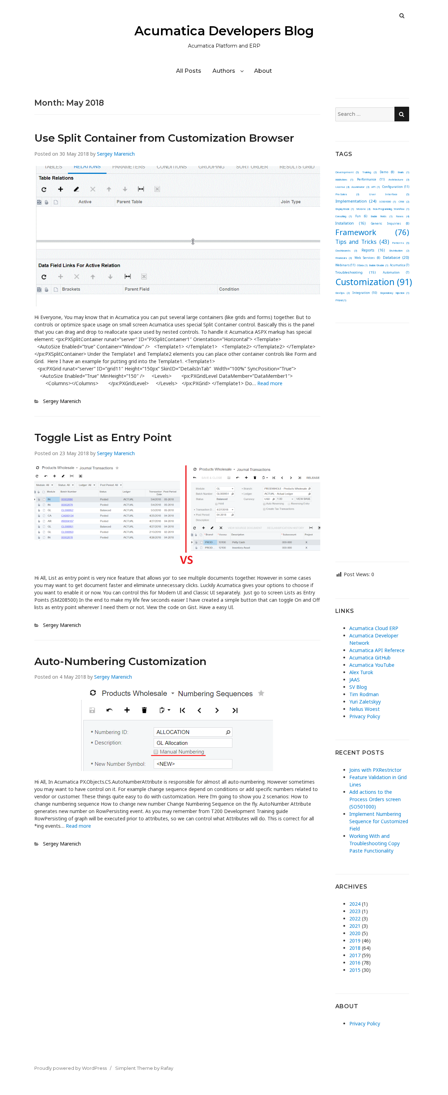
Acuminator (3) (360, 187)
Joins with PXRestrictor (375, 769)
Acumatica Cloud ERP (373, 628)
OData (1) (362, 265)
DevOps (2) (342, 293)
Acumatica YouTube (371, 665)
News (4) (402, 216)
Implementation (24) (356, 201)
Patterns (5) (400, 243)
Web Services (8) (367, 258)
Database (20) (396, 257)
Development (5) (347, 172)
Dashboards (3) (346, 250)
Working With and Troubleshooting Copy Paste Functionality (374, 843)
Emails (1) (404, 172)
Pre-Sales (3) (347, 194)
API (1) (375, 187)
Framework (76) (372, 232)
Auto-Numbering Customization (120, 661)
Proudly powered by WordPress (70, 1068)
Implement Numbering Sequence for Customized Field (378, 821)
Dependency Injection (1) (395, 293)
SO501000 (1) (387, 201)
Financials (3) (343, 258)
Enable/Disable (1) (378, 265)
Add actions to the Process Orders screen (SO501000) (375, 799)
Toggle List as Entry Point (103, 437)
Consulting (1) (343, 216)
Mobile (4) (363, 209)
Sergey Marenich (116, 153)
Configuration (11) (395, 186)
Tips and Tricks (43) (362, 242)
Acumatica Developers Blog (224, 30)
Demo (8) (387, 172)
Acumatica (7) (400, 265)
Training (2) (369, 172)
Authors (223, 71)
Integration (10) (364, 293)
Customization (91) (373, 282)
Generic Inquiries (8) (390, 223)
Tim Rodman (364, 694)
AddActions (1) (344, 179)
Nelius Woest (364, 709)
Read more (269, 383)
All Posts (188, 71)
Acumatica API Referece (377, 650)
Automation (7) (396, 272)
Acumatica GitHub (370, 657)
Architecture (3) (398, 179)
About (263, 71)
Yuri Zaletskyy (365, 701)
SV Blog (358, 687)
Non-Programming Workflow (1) (391, 209)
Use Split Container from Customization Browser (164, 138)
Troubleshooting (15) (355, 272)
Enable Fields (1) (381, 216)
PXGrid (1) (340, 300)
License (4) (342, 187)
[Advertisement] (372, 437)
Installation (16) (350, 223)
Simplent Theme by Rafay (144, 1068)
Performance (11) (370, 179)
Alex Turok (361, 672)
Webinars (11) (345, 265)
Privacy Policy (364, 716)
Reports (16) (373, 250)
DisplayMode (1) (344, 209)
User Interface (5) (389, 194)
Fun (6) (361, 216)
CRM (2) (404, 201)
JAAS (354, 679)
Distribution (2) (399, 250)
